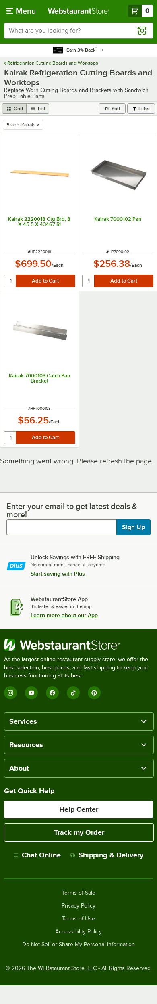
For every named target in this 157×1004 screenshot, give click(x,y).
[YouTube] (31, 692)
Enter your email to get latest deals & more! (71, 510)
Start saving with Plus (58, 573)
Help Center (78, 809)
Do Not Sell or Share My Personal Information (78, 944)
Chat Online (41, 855)
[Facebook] (52, 692)
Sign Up (133, 527)
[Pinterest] (94, 692)
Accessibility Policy (78, 932)
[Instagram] (10, 692)
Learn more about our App (64, 615)
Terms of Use (78, 919)
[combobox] (78, 31)
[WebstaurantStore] (78, 645)
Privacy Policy (78, 906)
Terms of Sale (78, 893)
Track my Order (79, 832)
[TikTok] (73, 692)
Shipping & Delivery (110, 855)
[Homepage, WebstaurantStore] (78, 10)
